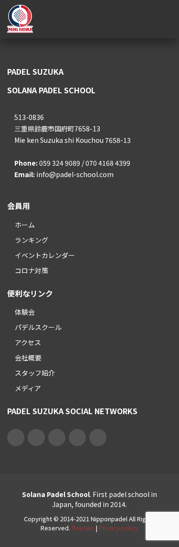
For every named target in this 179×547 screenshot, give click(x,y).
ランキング (31, 240)
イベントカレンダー (45, 255)
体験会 (25, 311)
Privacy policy (118, 527)
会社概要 (28, 357)
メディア (28, 388)
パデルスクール (38, 327)
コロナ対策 (31, 270)
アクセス (28, 342)
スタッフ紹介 (35, 372)
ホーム (25, 224)
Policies (83, 527)
